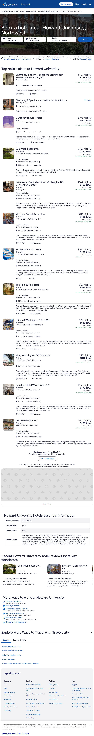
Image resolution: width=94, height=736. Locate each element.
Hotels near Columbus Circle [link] (12, 651)
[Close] (90, 724)
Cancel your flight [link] (77, 694)
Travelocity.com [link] (6, 11)
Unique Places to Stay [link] (33, 714)
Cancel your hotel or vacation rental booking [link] (81, 689)
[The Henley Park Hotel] (47, 299)
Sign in (83, 4)
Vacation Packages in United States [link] (35, 695)
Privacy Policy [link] (53, 685)
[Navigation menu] (90, 4)
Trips (77, 4)
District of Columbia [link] (44, 11)
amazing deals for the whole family (17, 59)
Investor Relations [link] (9, 703)
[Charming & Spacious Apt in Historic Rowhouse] (47, 106)
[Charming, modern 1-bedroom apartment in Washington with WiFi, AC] (47, 84)
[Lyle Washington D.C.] (47, 162)
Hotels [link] (16, 11)
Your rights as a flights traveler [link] (81, 707)
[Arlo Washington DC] (47, 433)
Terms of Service (23, 734)
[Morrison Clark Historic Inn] (47, 228)
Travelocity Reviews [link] (32, 707)
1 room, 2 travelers (60, 40)
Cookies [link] (51, 688)
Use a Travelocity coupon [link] (80, 703)
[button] (47, 632)
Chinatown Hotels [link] (8, 659)
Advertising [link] (7, 710)
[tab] (6, 640)
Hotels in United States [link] (33, 685)
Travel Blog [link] (30, 718)
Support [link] (74, 685)
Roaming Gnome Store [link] (11, 707)
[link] (47, 602)
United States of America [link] (28, 11)
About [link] (5, 685)
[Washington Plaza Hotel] (47, 264)
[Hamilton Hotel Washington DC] (47, 399)
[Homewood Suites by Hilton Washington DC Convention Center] (47, 194)
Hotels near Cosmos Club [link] (11, 646)
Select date (11, 40)
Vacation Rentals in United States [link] (34, 689)
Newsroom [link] (7, 699)
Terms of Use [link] (53, 692)
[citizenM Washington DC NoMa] (47, 334)
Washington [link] (56, 11)
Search (85, 39)
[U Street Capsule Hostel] (47, 130)
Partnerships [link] (8, 696)
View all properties (47, 458)
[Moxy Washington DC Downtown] (47, 367)
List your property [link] (9, 692)
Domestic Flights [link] (31, 699)
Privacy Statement (9, 734)
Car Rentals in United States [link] (35, 703)
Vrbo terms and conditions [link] (57, 696)
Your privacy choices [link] (55, 703)
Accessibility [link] (53, 699)
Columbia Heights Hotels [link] (11, 655)
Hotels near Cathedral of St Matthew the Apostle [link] (20, 664)
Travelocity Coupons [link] (33, 710)
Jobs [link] (5, 688)
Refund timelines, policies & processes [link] (80, 698)
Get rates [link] (87, 100)
